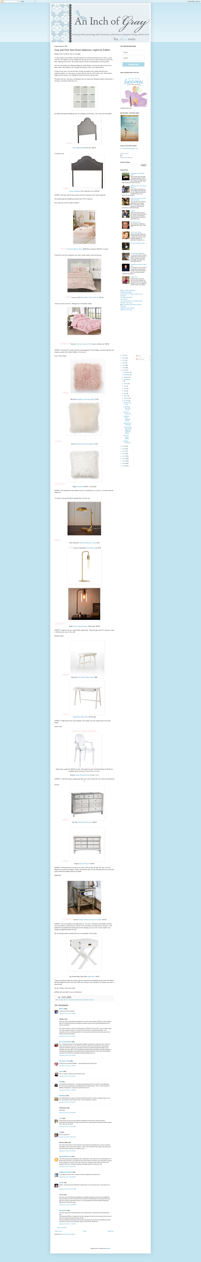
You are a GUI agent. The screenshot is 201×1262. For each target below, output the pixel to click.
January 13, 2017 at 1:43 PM (67, 1065)
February (126, 398)
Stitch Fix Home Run (127, 413)
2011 (124, 458)
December (127, 372)
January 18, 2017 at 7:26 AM (67, 1224)
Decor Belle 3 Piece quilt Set (89, 297)
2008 (124, 466)
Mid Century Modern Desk (85, 677)
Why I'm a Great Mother (126, 437)
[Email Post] (59, 997)
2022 (124, 358)
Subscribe (133, 64)
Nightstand (91, 976)
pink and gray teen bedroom (82, 999)
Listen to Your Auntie (126, 310)
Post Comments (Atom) (68, 1234)
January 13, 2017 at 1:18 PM (67, 1013)
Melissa (61, 1008)
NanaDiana (62, 1095)
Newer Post (58, 1231)
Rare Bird (123, 306)
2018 (124, 367)
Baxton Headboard (75, 191)
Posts (139, 356)
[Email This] (62, 997)
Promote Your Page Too (126, 157)
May (125, 391)
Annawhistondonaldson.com (130, 148)
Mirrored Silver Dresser (85, 822)
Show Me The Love (127, 403)
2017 (124, 370)
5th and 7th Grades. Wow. (138, 243)
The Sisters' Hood (64, 1061)
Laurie (61, 1071)
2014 (124, 451)
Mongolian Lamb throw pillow (85, 399)
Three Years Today (136, 232)
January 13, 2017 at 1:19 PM (67, 1055)
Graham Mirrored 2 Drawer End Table (90, 919)
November (127, 374)
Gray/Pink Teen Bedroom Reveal (127, 419)
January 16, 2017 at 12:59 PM (67, 1205)
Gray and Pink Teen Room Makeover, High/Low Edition (128, 430)
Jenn (60, 1118)
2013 (124, 453)
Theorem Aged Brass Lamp (87, 543)
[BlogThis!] (64, 997)
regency (92, 999)
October (126, 377)
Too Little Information (126, 297)
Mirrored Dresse (84, 863)
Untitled (133, 211)
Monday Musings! (127, 441)
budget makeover (63, 999)
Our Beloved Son (135, 222)
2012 (124, 456)
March (126, 396)
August (126, 383)
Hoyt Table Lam (91, 548)
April (125, 393)
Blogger (108, 1248)
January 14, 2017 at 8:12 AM (67, 1126)
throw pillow (80, 486)
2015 (124, 449)
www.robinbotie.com (65, 1156)
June (125, 388)
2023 (124, 355)
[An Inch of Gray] (121, 156)
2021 (124, 360)
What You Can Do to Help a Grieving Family (138, 199)
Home (84, 1231)
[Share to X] (66, 997)
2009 (124, 463)
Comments (141, 359)
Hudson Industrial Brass (80, 626)
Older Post (111, 1231)
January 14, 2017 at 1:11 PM (67, 1151)
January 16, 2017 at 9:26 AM (67, 1177)
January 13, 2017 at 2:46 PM (67, 1090)
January (126, 401)
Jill (60, 1132)
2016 (124, 446)
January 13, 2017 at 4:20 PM (67, 1112)
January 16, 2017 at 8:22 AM (67, 1166)
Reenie (61, 1182)
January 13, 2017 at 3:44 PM (67, 1102)
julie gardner (63, 1210)
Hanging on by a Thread (127, 308)
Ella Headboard (77, 148)
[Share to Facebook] (68, 997)
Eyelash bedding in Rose (74, 249)
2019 (124, 365)
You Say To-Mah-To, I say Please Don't (131, 301)
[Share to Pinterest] (70, 997)
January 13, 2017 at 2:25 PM (67, 1076)
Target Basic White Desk (80, 717)
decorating (71, 999)
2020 (124, 363)
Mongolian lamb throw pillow (84, 444)
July (125, 386)
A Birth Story (134, 277)
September (127, 379)
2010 (124, 461)
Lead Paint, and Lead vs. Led (127, 408)
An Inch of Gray (124, 153)
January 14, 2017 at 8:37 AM (67, 1137)
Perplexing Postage (126, 292)
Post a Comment (61, 1227)
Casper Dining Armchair (82, 775)
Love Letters (123, 299)
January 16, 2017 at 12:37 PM (67, 1189)
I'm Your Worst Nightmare (138, 253)
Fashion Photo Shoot (126, 302)
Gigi (60, 1081)
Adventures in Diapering (127, 423)
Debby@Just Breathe (65, 1172)
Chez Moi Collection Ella (83, 344)
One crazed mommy (65, 1042)
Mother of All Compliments (127, 290)
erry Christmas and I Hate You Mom (131, 304)
